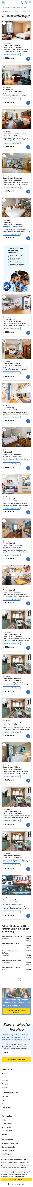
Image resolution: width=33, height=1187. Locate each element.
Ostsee (4, 1077)
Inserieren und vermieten (10, 1143)
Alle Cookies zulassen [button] (16, 1179)
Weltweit (5, 1084)
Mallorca (5, 1080)
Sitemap (4, 1087)
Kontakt (4, 1134)
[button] (31, 2)
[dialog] (16, 1172)
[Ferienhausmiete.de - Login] (27, 2)
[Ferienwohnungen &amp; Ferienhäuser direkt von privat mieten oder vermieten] (3, 2)
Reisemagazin (6, 1127)
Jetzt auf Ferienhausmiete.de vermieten (16, 1011)
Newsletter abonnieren (16, 1059)
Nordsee (5, 1073)
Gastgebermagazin (8, 1147)
